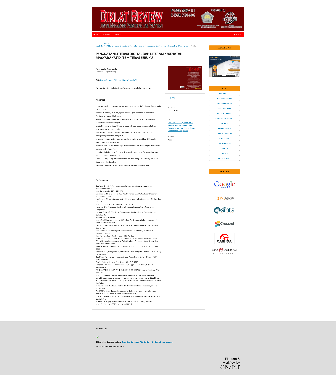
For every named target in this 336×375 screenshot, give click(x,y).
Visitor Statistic (224, 158)
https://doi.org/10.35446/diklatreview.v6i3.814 (119, 80)
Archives (106, 34)
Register (273, 5)
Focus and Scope (224, 108)
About (116, 34)
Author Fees (224, 138)
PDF (173, 98)
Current (95, 34)
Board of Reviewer (224, 98)
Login (281, 5)
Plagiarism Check (224, 143)
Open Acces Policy (224, 133)
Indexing (224, 148)
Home (98, 43)
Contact (224, 153)
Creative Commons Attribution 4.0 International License (147, 342)
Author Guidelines (224, 103)
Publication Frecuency (224, 118)
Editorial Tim (224, 93)
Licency (224, 123)
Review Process (224, 128)
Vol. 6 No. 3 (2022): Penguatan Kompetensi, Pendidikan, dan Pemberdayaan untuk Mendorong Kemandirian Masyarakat (142, 46)
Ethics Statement (224, 113)
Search (238, 34)
